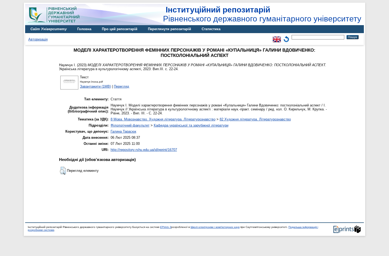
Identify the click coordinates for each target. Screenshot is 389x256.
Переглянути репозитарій (169, 29)
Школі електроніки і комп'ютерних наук (215, 227)
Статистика (211, 29)
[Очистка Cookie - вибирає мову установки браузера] (286, 37)
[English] (277, 37)
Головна (84, 29)
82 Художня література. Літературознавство (255, 119)
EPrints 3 (165, 227)
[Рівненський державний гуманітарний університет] (55, 24)
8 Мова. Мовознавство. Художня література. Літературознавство (163, 119)
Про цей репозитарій (119, 29)
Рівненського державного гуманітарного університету (262, 14)
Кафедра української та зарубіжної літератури (191, 125)
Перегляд (121, 86)
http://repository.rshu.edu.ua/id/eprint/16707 (144, 150)
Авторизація (38, 39)
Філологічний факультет (130, 125)
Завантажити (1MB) (95, 86)
